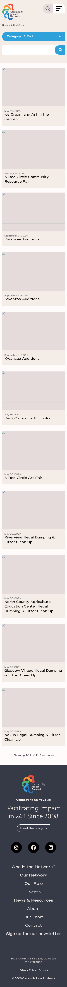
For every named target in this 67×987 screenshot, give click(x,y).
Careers (43, 970)
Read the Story (31, 828)
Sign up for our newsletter (33, 933)
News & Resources (33, 900)
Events (33, 891)
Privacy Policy (27, 970)
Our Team (34, 917)
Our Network (33, 875)
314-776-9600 (33, 962)
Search (60, 50)
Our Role (33, 883)
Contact (33, 925)
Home (5, 25)
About (33, 908)
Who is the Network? (33, 866)
